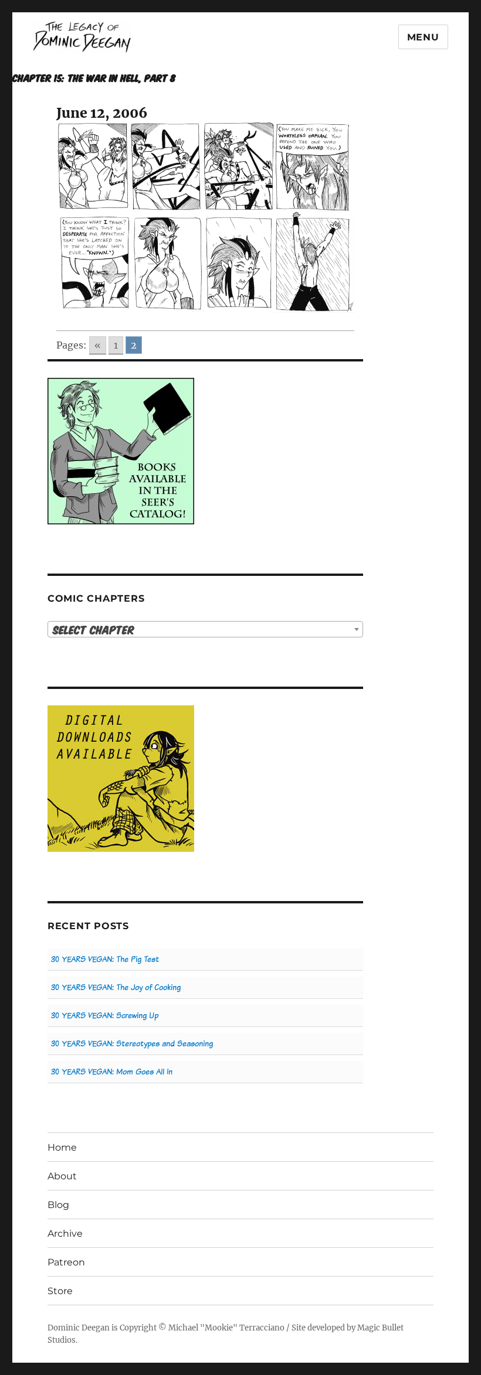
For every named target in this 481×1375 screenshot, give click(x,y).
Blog (58, 1204)
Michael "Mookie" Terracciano (226, 1328)
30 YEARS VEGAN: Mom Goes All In (111, 1071)
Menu (423, 37)
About (62, 1176)
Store (60, 1290)
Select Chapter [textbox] (93, 629)
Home (62, 1147)
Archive (65, 1233)
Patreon (66, 1262)
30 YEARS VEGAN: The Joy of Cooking (116, 987)
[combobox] (206, 629)
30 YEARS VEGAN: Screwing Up (104, 1015)
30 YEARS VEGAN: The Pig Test (105, 959)
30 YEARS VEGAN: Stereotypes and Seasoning (132, 1043)
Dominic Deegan (79, 1328)
